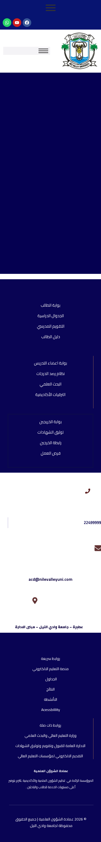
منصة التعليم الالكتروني (50, 668)
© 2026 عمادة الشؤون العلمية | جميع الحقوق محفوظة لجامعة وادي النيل (51, 822)
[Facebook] (27, 22)
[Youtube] (17, 22)
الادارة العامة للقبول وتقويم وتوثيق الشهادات (50, 745)
